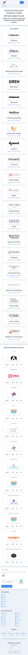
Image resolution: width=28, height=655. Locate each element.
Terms (4, 605)
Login (4, 594)
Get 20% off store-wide (14, 58)
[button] (4, 5)
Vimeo (18, 625)
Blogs (4, 599)
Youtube (4, 618)
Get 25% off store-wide (14, 213)
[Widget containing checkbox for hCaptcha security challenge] (12, 582)
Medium (18, 623)
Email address (4, 569)
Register (4, 596)
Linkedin (4, 620)
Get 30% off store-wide (14, 43)
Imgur (18, 621)
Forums (4, 597)
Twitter (4, 616)
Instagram (5, 614)
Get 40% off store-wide (14, 167)
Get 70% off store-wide (14, 105)
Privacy (4, 603)
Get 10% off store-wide (14, 120)
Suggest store (6, 606)
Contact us (5, 601)
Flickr (18, 616)
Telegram (19, 613)
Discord (18, 614)
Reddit (4, 625)
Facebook (5, 613)
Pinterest (4, 621)
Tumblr (18, 618)
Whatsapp (5, 623)
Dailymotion (19, 620)
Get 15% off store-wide (14, 136)
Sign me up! (6, 586)
